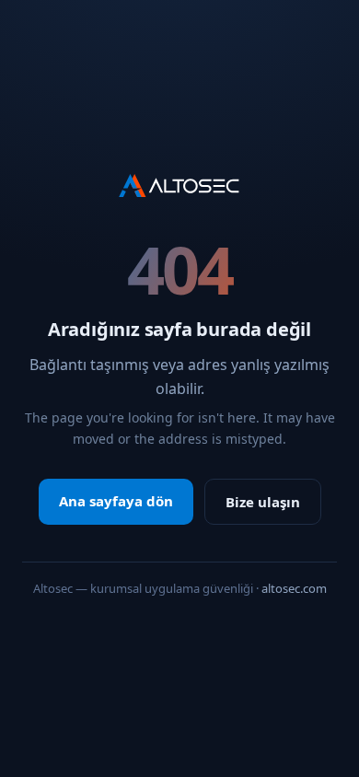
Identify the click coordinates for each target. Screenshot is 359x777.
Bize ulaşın (263, 502)
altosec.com (294, 588)
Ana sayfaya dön (116, 501)
